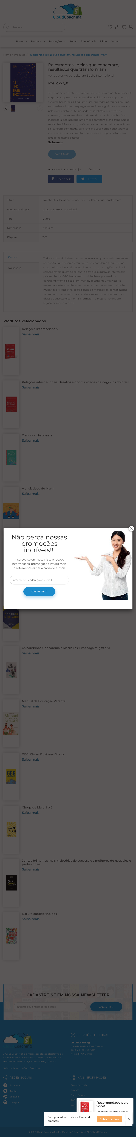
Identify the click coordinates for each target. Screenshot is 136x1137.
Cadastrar (39, 591)
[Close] (131, 528)
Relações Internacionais (112, 1111)
